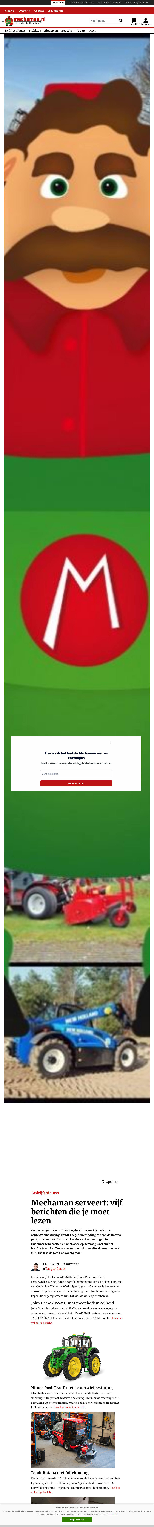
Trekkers (35, 30)
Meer (92, 30)
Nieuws (9, 10)
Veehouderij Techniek (136, 2)
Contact (39, 10)
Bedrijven (67, 30)
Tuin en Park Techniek (109, 2)
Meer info (113, 1514)
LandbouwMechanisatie (80, 2)
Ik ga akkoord (77, 1519)
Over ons (24, 10)
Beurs (82, 30)
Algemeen (51, 30)
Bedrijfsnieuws (15, 30)
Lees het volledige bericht (69, 1407)
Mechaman (58, 2)
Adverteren (55, 10)
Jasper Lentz (55, 1269)
